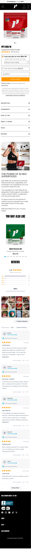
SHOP (2, 518)
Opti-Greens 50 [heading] (15, 249)
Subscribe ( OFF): (15, 56)
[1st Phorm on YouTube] (9, 512)
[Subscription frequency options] (15, 62)
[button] (10, 52)
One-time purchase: (13, 69)
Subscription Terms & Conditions (15, 95)
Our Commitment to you (9, 496)
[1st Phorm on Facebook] (2, 512)
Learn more (4, 85)
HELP (2, 525)
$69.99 (15, 254)
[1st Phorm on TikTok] (13, 512)
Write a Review (23, 321)
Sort (12, 327)
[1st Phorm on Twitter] (16, 512)
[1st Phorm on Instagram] (6, 512)
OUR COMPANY (5, 531)
